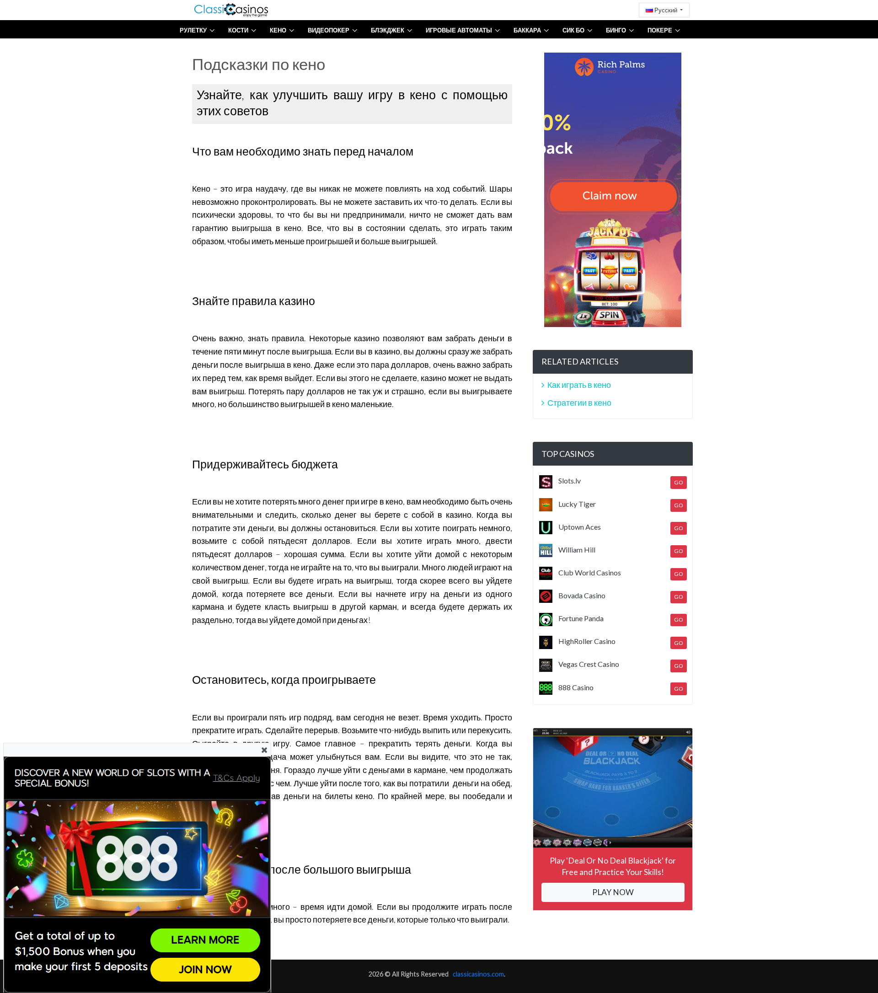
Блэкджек (387, 30)
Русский (666, 10)
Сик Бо (573, 30)
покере (660, 30)
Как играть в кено (579, 385)
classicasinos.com (478, 974)
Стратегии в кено (579, 402)
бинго (616, 30)
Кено (278, 30)
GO (678, 482)
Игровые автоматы (459, 30)
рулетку (193, 30)
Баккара (527, 30)
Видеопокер (328, 30)
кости (238, 30)
